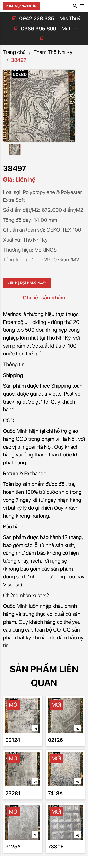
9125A (13, 846)
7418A (55, 793)
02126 (55, 740)
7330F (55, 846)
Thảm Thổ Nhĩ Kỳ (53, 52)
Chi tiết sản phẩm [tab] (44, 297)
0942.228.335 (36, 18)
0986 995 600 (38, 28)
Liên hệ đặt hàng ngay (27, 283)
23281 (12, 793)
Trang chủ (14, 52)
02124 (12, 740)
